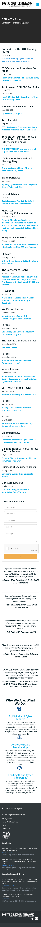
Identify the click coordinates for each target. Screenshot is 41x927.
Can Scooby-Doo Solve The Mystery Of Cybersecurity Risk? (18, 333)
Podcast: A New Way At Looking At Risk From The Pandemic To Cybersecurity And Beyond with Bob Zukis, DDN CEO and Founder (20, 281)
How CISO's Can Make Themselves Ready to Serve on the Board (20, 79)
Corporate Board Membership (20, 746)
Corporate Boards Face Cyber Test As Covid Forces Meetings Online (19, 441)
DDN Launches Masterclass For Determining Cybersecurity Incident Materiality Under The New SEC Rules (20, 861)
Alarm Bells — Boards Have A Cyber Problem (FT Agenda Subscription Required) (18, 300)
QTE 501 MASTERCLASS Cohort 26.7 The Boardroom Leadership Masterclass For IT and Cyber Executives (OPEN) (20, 881)
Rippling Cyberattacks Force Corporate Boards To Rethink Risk (19, 185)
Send (20, 557)
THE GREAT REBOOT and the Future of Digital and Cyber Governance (19, 150)
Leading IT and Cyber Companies (20, 776)
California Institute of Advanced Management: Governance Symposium (17, 895)
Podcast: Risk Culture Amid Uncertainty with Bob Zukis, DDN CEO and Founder (20, 245)
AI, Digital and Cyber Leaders (20, 718)
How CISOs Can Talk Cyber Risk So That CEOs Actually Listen (20, 98)
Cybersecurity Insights (12, 113)
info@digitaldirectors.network (15, 815)
